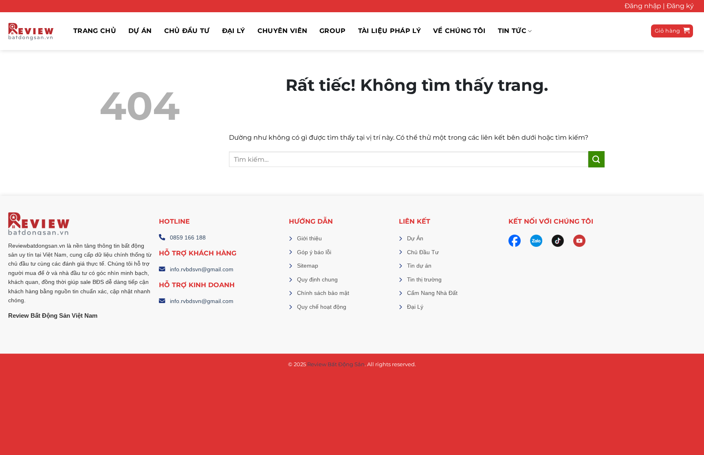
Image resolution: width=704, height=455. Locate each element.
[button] (672, 31)
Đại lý (233, 31)
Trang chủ (94, 31)
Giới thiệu (309, 238)
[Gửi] (596, 159)
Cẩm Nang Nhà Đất (432, 293)
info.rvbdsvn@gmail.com (201, 269)
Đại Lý (415, 306)
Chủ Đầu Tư (187, 31)
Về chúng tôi (459, 31)
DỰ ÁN (140, 31)
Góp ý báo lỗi (314, 252)
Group (332, 31)
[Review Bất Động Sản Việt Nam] (30, 31)
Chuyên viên (282, 31)
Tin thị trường (424, 279)
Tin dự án (419, 265)
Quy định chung (317, 279)
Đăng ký (680, 6)
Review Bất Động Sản (336, 364)
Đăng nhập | (645, 6)
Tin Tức (512, 31)
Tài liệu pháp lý (389, 31)
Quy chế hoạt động (321, 306)
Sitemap (307, 265)
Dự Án (415, 238)
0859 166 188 (188, 237)
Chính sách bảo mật (323, 293)
